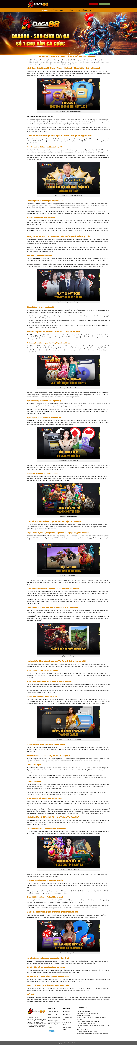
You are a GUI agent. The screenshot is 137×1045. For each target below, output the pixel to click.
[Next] (132, 33)
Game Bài (63, 10)
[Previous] (4, 33)
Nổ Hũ (71, 10)
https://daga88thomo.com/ (90, 1013)
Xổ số (91, 10)
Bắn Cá (84, 10)
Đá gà (78, 10)
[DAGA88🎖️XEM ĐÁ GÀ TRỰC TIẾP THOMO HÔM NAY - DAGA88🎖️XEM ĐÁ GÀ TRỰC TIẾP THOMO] (39, 4)
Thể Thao (54, 10)
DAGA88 (46, 10)
